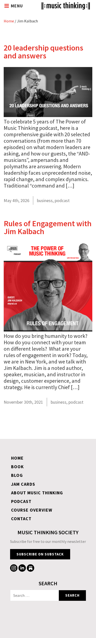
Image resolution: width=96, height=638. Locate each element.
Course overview (31, 510)
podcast (62, 200)
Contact (21, 518)
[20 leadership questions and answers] (48, 115)
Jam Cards (23, 484)
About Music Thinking (37, 493)
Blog (17, 475)
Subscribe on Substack (40, 554)
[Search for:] (34, 595)
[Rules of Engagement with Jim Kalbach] (48, 329)
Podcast (21, 501)
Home (9, 20)
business (45, 200)
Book (17, 466)
